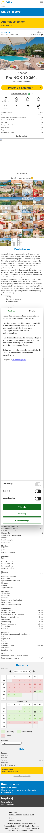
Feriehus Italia (6, 802)
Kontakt (12, 820)
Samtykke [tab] (11, 311)
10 (35, 712)
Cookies (26, 815)
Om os (18, 820)
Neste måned (33, 671)
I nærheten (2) (6, 25)
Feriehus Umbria (7, 804)
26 (35, 691)
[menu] (41, 2)
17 (35, 715)
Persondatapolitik (15, 815)
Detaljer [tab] (32, 311)
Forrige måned (11, 671)
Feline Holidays (22, 2)
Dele (41, 32)
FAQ (32, 815)
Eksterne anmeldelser (19, 94)
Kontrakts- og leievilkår (22, 776)
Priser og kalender (20, 87)
